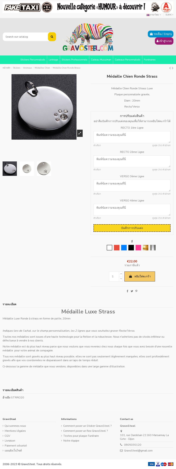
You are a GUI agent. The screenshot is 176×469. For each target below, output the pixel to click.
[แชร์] (127, 291)
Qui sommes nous (15, 426)
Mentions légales (15, 431)
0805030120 (132, 445)
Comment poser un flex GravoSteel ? (85, 431)
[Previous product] (170, 68)
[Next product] (172, 68)
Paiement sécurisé (16, 446)
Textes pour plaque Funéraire (81, 436)
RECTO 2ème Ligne (132, 152)
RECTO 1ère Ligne (132, 128)
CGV (7, 436)
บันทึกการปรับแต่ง (132, 228)
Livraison (10, 441)
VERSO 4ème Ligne (132, 200)
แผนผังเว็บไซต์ (13, 451)
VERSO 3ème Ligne (132, 176)
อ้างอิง (6, 397)
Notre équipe (71, 441)
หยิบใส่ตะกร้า (142, 276)
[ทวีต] (132, 291)
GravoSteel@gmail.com (138, 451)
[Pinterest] (136, 291)
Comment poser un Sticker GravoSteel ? (87, 426)
